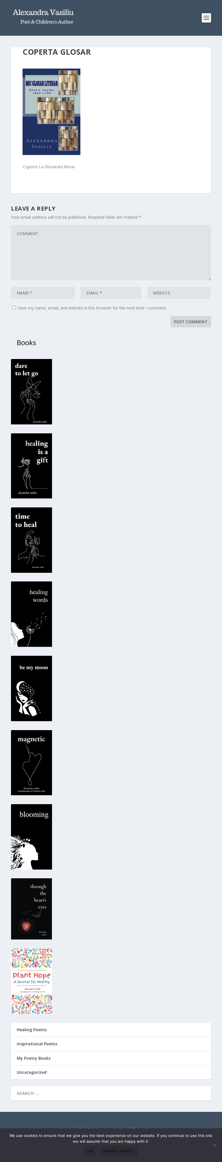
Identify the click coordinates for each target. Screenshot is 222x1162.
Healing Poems (32, 1029)
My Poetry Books (34, 1058)
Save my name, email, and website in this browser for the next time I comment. (92, 308)
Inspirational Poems (37, 1043)
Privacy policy (118, 1151)
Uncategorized (32, 1072)
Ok (90, 1151)
